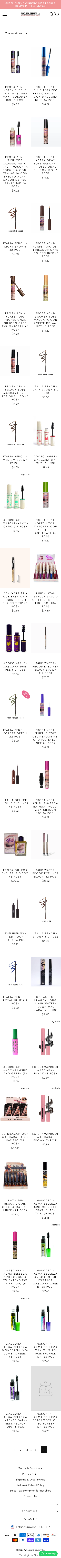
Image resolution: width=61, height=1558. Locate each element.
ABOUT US (30, 1511)
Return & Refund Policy (30, 1485)
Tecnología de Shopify (30, 1555)
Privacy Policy (30, 1474)
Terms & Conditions (30, 1468)
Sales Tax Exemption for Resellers (30, 1490)
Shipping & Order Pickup (30, 1479)
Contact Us (30, 1496)
